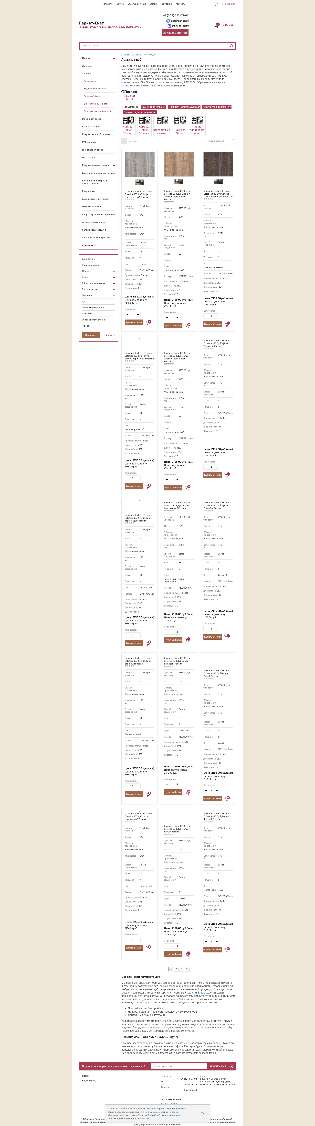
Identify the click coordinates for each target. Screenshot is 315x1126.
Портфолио (166, 4)
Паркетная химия (92, 206)
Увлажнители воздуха (94, 229)
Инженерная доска (92, 149)
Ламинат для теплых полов (97, 111)
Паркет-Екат (91, 23)
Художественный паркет (95, 199)
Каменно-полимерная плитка (98, 173)
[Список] (130, 141)
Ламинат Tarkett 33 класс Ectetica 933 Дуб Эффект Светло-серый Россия (138, 194)
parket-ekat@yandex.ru (173, 1099)
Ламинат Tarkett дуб (153, 107)
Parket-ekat (180, 26)
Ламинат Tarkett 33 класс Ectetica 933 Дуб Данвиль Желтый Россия (217, 816)
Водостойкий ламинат (162, 132)
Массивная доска (91, 119)
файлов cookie (176, 1108)
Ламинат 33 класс (180, 132)
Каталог (107, 4)
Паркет (86, 58)
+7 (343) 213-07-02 (176, 15)
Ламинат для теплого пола (140, 112)
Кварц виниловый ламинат (96, 134)
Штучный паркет (91, 126)
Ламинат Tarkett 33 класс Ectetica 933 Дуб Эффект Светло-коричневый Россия (178, 195)
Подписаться (218, 1066)
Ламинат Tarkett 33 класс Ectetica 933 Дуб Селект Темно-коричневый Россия (218, 194)
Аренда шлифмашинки (94, 222)
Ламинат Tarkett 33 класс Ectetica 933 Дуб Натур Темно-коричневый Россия (139, 356)
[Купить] (148, 322)
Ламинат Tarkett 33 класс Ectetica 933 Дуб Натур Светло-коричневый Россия (178, 357)
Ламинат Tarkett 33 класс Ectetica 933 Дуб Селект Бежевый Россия (178, 661)
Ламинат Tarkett (129, 98)
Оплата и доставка (137, 4)
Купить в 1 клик (134, 322)
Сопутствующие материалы (97, 214)
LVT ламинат (89, 142)
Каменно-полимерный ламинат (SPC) (94, 182)
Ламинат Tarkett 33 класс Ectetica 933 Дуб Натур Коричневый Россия (138, 816)
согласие (148, 1108)
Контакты (180, 4)
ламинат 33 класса (198, 992)
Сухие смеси (89, 245)
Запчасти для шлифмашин (96, 237)
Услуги (120, 4)
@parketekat (180, 21)
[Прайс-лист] (135, 141)
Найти (232, 45)
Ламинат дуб (90, 81)
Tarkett (87, 73)
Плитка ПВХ (88, 157)
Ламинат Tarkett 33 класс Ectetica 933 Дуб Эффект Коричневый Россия (138, 518)
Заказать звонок (175, 33)
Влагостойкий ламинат (217, 107)
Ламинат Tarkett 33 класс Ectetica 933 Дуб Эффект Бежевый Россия (138, 661)
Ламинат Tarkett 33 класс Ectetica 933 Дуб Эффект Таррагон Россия (217, 343)
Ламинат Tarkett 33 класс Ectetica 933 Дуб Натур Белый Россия (178, 829)
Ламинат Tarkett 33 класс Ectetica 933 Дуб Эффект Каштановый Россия (178, 505)
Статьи (153, 4)
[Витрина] (124, 141)
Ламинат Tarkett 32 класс (128, 130)
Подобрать (91, 335)
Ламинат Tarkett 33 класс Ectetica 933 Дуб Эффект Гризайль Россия (217, 505)
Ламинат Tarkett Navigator (184, 107)
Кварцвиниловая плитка (95, 165)
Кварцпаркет (89, 191)
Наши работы (89, 1080)
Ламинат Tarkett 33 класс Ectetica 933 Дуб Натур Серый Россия (217, 673)
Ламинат (87, 66)
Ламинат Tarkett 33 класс (144, 130)
